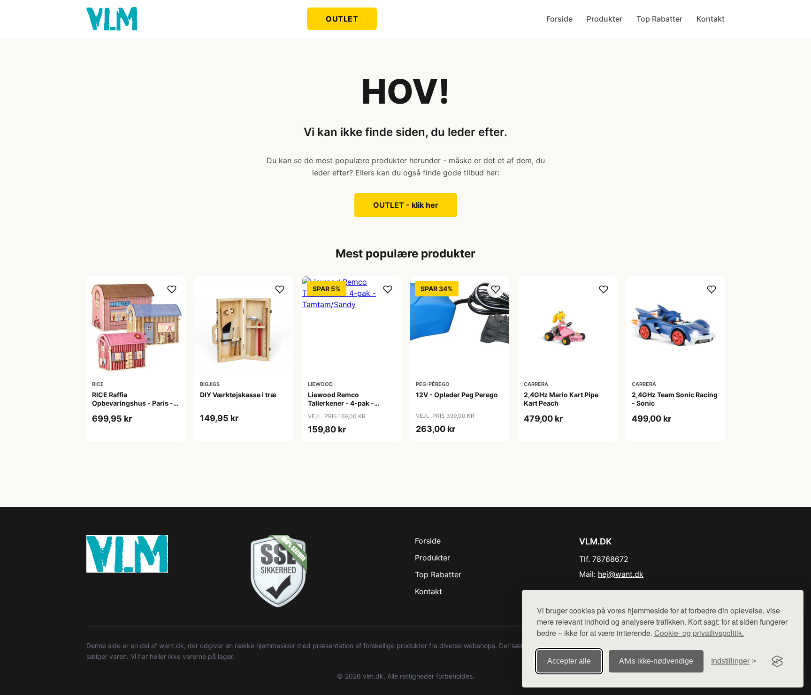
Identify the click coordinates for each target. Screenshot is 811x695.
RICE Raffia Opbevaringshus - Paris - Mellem (132, 403)
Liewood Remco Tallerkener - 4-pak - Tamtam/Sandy (341, 403)
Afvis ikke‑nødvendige (656, 661)
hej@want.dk (620, 574)
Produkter (604, 18)
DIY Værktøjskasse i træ (238, 395)
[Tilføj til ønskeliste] (171, 289)
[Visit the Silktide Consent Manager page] (777, 661)
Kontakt (710, 18)
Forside (559, 18)
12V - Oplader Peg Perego (457, 395)
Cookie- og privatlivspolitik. (699, 632)
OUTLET (342, 18)
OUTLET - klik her (405, 205)
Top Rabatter (659, 18)
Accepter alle (569, 661)
